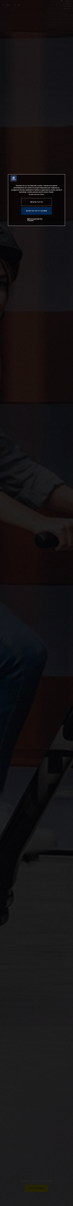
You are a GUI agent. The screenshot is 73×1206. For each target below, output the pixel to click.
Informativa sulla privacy (34, 194)
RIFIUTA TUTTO (36, 202)
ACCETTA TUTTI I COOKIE (36, 211)
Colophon (42, 194)
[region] (36, 200)
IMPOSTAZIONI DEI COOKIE (34, 219)
